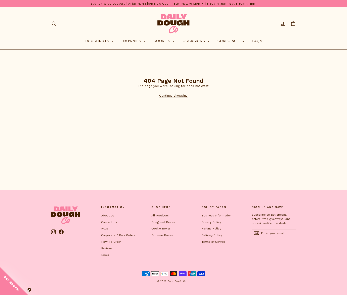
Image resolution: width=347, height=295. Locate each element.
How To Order (111, 241)
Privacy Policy (211, 222)
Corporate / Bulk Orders (118, 235)
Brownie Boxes (162, 235)
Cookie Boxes (161, 228)
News (105, 254)
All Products (160, 215)
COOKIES (162, 41)
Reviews (107, 248)
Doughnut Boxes (163, 222)
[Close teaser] (29, 290)
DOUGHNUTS (97, 41)
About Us (107, 215)
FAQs (257, 41)
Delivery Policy (212, 235)
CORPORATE (229, 41)
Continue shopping (173, 95)
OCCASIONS (194, 41)
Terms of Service (214, 241)
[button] (14, 281)
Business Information (217, 215)
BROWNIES (131, 41)
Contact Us (109, 222)
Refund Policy (211, 228)
